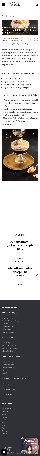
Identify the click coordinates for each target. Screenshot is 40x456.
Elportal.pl (5, 370)
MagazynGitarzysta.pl (9, 345)
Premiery (5, 411)
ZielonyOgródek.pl (8, 329)
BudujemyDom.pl (7, 318)
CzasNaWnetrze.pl (8, 332)
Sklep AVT (10, 453)
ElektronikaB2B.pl (7, 362)
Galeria (4, 420)
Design (4, 423)
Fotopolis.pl (5, 384)
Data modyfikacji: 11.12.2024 (29, 40)
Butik (3, 425)
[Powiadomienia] (4, 452)
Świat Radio (6, 373)
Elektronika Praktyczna (9, 367)
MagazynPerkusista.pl (9, 348)
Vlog (3, 428)
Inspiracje (5, 417)
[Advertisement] (20, 204)
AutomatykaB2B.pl (8, 365)
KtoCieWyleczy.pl (7, 395)
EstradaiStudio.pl (7, 351)
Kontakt (4, 434)
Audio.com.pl (6, 343)
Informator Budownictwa (10, 326)
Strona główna (7, 409)
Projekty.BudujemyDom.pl (10, 321)
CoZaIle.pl (5, 324)
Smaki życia (8, 16)
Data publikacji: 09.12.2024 (30, 39)
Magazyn (5, 431)
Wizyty (4, 414)
